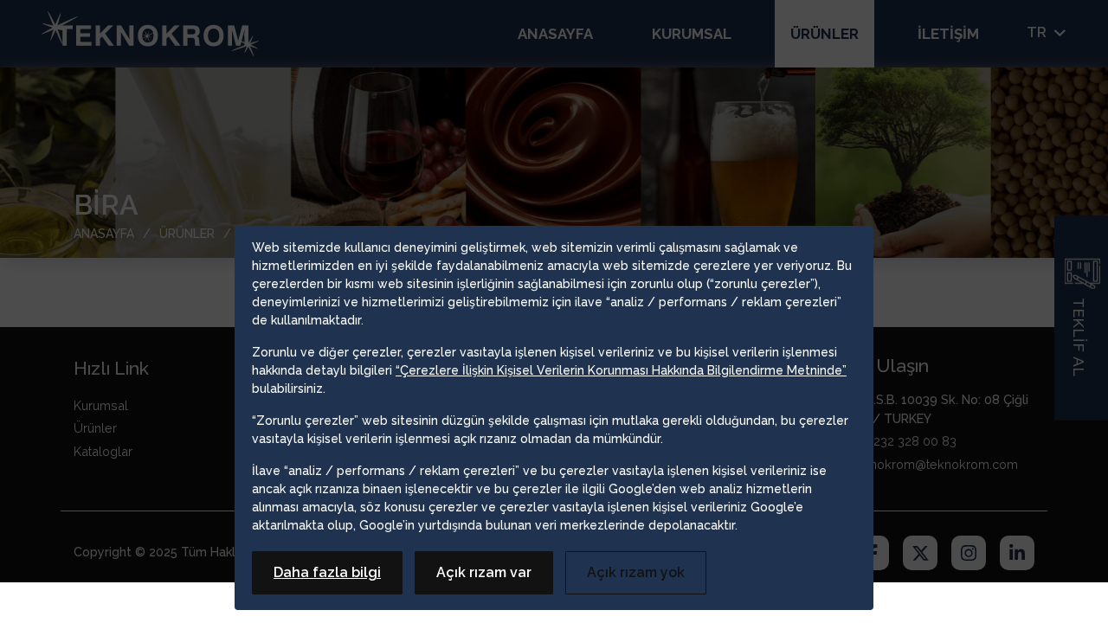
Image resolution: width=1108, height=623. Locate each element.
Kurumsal (691, 33)
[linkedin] (1017, 555)
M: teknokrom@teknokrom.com (926, 464)
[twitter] (920, 555)
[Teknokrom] (150, 33)
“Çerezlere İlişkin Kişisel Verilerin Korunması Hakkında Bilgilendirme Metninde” (621, 370)
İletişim (948, 33)
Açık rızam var (483, 572)
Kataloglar (103, 451)
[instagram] (968, 555)
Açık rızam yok (636, 572)
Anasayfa (555, 33)
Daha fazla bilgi (327, 572)
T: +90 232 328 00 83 (896, 441)
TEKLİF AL (1079, 337)
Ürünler (824, 33)
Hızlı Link (111, 368)
